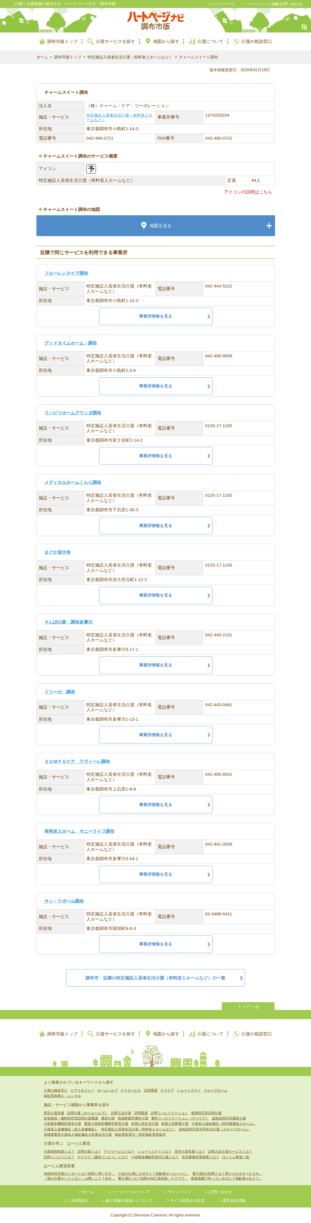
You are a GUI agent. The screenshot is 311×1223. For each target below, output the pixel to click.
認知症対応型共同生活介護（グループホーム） (214, 1129)
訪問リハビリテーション (169, 1113)
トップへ (245, 1006)
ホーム (42, 57)
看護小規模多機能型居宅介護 (106, 1124)
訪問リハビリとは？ (59, 1157)
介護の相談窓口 (256, 41)
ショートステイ (189, 1090)
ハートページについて (130, 1192)
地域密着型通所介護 (133, 1118)
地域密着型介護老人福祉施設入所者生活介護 (78, 1134)
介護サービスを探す (115, 41)
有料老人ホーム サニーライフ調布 (79, 831)
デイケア (167, 1090)
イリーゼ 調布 (59, 691)
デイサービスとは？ (119, 1151)
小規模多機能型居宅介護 (62, 1124)
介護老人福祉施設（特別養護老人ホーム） (223, 1124)
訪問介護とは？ (89, 1151)
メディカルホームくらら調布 (72, 482)
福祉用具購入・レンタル (62, 1096)
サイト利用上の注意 (187, 1201)
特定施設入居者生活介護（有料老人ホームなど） (130, 57)
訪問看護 (150, 1090)
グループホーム (215, 1090)
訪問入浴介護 (121, 1113)
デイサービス (131, 1090)
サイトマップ (179, 1192)
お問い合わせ (220, 1192)
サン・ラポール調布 (64, 901)
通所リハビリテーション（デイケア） (180, 1118)
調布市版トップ (62, 41)
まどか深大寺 (57, 552)
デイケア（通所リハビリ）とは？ (102, 1157)
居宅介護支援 (54, 1113)
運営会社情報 (234, 1201)
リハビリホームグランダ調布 (72, 412)
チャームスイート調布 (198, 57)
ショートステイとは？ (155, 1151)
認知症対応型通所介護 (229, 1118)
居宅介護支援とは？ (189, 1151)
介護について (210, 41)
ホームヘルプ (107, 1090)
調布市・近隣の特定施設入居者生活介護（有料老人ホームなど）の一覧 (155, 977)
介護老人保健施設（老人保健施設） (71, 1129)
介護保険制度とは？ (59, 1151)
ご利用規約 (78, 1201)
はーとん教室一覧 (235, 1157)
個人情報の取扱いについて (128, 1201)
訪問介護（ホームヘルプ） (87, 1113)
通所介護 (108, 1118)
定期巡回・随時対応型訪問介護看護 (71, 1118)
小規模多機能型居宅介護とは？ (155, 1157)
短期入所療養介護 (175, 1124)
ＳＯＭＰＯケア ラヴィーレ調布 (77, 761)
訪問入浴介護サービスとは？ (230, 1151)
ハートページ (223, 4)
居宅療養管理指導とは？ (200, 1157)
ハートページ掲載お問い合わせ (275, 4)
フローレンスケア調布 (66, 273)
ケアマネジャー (82, 1090)
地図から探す (166, 41)
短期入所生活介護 (144, 1124)
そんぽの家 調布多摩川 (68, 622)
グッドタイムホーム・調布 (70, 343)
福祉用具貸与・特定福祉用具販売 (140, 1134)
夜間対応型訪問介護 (206, 1113)
